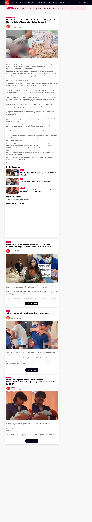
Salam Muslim (58, 2)
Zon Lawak (44, 2)
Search (85, 2)
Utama (13, 2)
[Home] (7, 2)
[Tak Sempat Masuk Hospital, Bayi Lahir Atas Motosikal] (12, 181)
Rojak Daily (51, 2)
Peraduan (66, 2)
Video (17, 2)
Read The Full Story (32, 303)
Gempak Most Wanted (34, 2)
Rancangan (23, 2)
